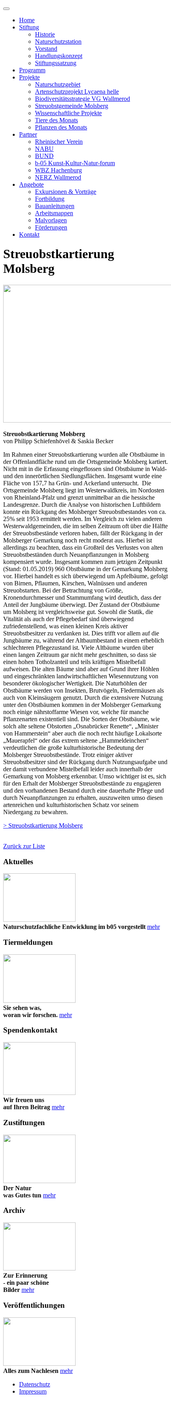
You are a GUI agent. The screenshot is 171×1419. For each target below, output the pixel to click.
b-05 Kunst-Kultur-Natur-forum (75, 163)
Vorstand (46, 48)
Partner (28, 134)
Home (27, 20)
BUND (44, 156)
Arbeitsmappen (54, 213)
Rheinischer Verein (59, 141)
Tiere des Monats (56, 120)
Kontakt (29, 234)
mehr (153, 926)
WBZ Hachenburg (58, 170)
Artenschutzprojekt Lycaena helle (77, 91)
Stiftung (29, 27)
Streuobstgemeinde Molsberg (71, 105)
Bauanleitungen (54, 206)
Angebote (31, 184)
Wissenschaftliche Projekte (68, 113)
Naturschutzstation (58, 41)
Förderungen (51, 227)
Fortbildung (49, 198)
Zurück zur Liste (24, 846)
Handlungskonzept (58, 55)
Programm (32, 70)
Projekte (29, 77)
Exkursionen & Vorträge (65, 191)
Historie (45, 34)
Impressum (33, 1391)
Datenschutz (34, 1384)
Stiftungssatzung (55, 63)
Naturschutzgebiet (57, 84)
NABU (44, 148)
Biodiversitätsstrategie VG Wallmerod (82, 98)
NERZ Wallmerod (58, 177)
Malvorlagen (51, 220)
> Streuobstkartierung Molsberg (43, 825)
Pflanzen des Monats (61, 127)
